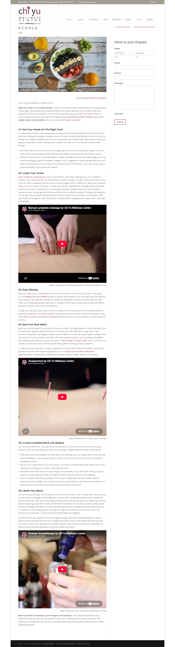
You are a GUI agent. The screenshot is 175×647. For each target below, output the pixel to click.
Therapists (116, 19)
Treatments (93, 19)
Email (117, 73)
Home (69, 19)
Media (128, 19)
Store (139, 19)
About (80, 19)
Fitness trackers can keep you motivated (40, 317)
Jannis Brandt (89, 98)
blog (20, 32)
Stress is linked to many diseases (32, 177)
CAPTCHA (118, 114)
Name (117, 48)
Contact (150, 19)
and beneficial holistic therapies (80, 117)
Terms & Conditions (65, 643)
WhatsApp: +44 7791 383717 (61, 2)
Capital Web (48, 643)
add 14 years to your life (70, 120)
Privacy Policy (82, 643)
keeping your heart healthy (36, 296)
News (105, 19)
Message (118, 83)
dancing (34, 303)
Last (137, 57)
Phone (117, 63)
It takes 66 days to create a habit (73, 340)
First (116, 57)
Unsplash (102, 98)
